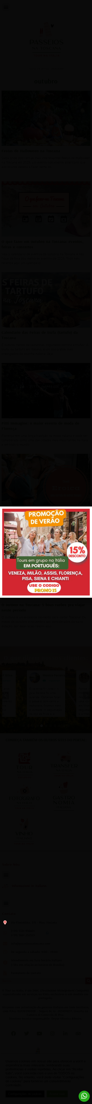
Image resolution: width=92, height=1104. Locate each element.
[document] (46, 552)
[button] (86, 512)
